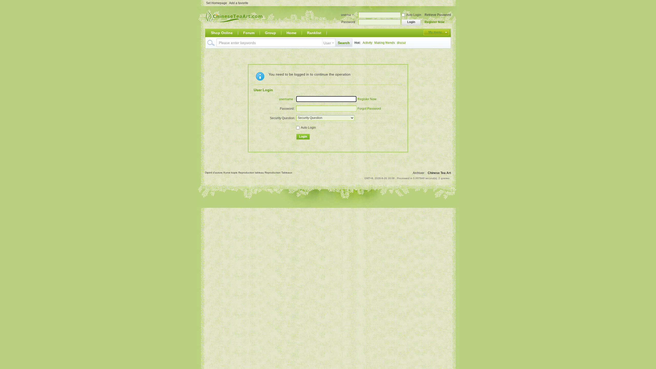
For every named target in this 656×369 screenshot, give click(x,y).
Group (270, 33)
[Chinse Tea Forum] (235, 25)
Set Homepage (216, 3)
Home (291, 33)
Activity (367, 43)
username (346, 15)
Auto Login (413, 15)
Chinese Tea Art (439, 173)
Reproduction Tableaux (278, 172)
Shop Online (222, 33)
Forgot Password (369, 108)
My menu (435, 32)
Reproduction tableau (251, 172)
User (327, 43)
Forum (248, 33)
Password (348, 22)
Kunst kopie (230, 172)
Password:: (287, 108)
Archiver (418, 173)
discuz (401, 43)
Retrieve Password (438, 15)
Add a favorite (238, 3)
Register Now (434, 22)
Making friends (384, 43)
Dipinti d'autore (214, 172)
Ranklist (314, 33)
